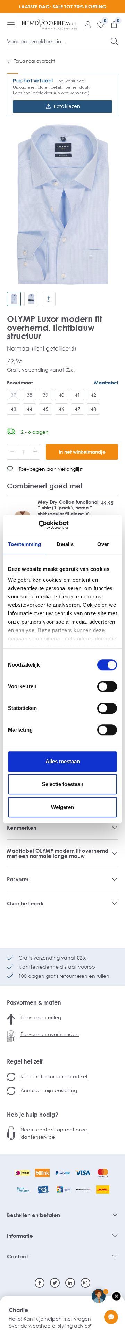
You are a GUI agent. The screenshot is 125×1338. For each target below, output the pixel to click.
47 (77, 409)
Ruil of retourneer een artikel (53, 1076)
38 (29, 395)
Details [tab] (65, 544)
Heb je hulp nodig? (32, 1114)
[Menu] (11, 24)
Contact (17, 1256)
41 (77, 395)
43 (13, 409)
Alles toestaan (62, 761)
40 (61, 395)
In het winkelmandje (82, 452)
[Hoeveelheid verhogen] (35, 452)
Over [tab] (103, 544)
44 (29, 409)
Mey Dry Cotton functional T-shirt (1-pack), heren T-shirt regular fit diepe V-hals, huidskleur (68, 510)
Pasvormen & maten (34, 1002)
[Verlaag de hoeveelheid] (12, 452)
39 (45, 395)
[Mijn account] (85, 24)
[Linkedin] (70, 1283)
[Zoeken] (114, 41)
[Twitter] (55, 1283)
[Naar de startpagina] (49, 24)
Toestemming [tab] (24, 544)
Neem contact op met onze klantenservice (53, 1133)
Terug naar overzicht (34, 61)
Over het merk (25, 903)
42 (93, 395)
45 (45, 409)
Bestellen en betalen (33, 1215)
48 (93, 409)
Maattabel (106, 382)
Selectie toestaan (62, 784)
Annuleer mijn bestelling (48, 1090)
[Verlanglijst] (98, 24)
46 (61, 409)
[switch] (107, 686)
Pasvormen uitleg (40, 1017)
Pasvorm (17, 879)
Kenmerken (21, 827)
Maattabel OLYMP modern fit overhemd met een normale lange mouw (57, 853)
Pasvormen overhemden (49, 1034)
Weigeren (62, 807)
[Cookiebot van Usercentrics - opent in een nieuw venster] (38, 524)
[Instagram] (85, 1283)
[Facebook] (39, 1283)
